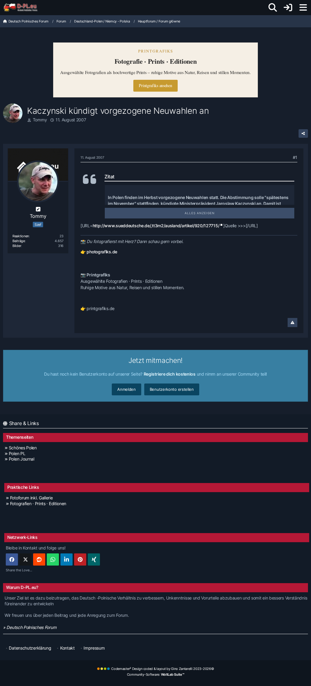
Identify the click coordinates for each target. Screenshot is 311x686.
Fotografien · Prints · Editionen (38, 503)
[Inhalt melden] (292, 322)
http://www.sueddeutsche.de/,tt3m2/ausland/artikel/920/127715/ (156, 225)
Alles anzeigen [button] (200, 213)
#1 (295, 157)
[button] (66, 559)
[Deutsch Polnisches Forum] (22, 8)
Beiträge (18, 241)
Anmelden (126, 389)
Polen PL (17, 453)
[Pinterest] (80, 559)
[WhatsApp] (53, 559)
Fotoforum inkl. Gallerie (31, 497)
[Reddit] (39, 559)
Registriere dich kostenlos (170, 374)
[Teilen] (303, 133)
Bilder (16, 246)
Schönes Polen (23, 447)
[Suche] (273, 8)
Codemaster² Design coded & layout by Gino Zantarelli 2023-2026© (162, 669)
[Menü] (303, 8)
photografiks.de (102, 251)
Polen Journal (21, 458)
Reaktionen (20, 236)
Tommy (40, 119)
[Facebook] (12, 559)
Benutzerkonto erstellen (172, 389)
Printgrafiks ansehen (155, 85)
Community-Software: (155, 674)
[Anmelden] (288, 7)
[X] (25, 559)
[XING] (94, 559)
